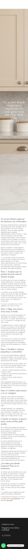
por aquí (9, 500)
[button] (3, 545)
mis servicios (15, 498)
